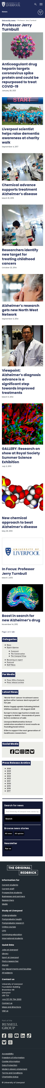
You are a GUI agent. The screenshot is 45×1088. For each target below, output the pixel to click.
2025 (9, 771)
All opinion (19, 833)
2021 (9, 781)
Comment (15, 651)
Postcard (10, 662)
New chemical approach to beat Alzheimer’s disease (19, 523)
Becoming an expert (15, 660)
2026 (9, 768)
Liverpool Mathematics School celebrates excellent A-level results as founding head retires (22, 724)
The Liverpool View (18, 656)
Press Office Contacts (15, 680)
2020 (9, 783)
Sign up (8, 848)
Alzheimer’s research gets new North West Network (20, 310)
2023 (9, 776)
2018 (9, 788)
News (4, 12)
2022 (9, 778)
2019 (9, 786)
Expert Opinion (13, 647)
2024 (9, 773)
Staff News (11, 665)
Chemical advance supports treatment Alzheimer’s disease (19, 190)
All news (8, 833)
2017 (9, 791)
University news (8, 20)
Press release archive (15, 682)
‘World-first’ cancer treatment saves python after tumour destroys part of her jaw (21, 700)
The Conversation (18, 654)
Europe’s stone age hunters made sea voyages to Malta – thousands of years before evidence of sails (22, 715)
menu (40, 12)
